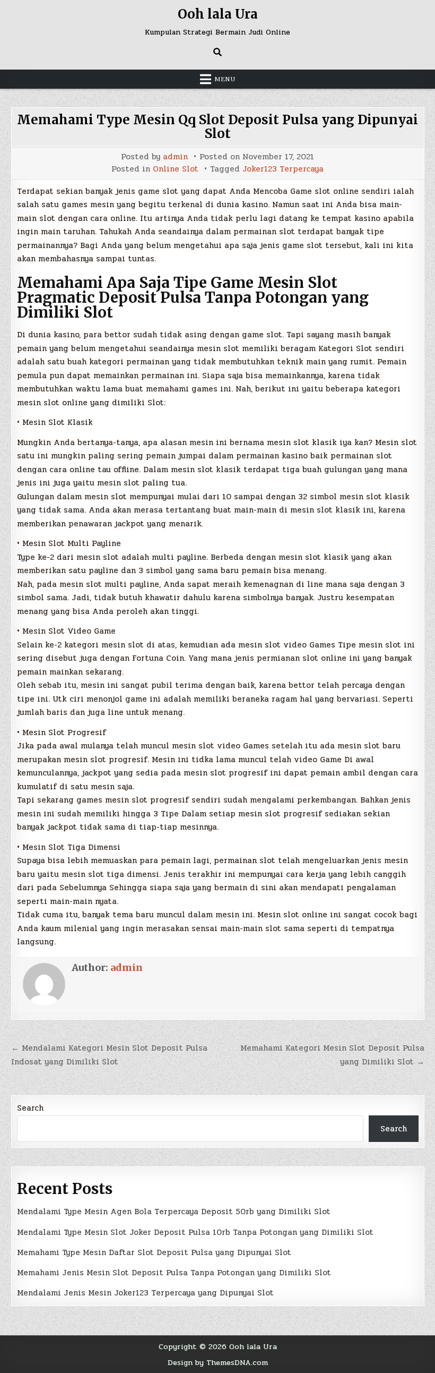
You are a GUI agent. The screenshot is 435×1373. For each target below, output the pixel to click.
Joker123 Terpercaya (283, 169)
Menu (225, 79)
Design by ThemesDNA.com (218, 1362)
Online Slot (175, 169)
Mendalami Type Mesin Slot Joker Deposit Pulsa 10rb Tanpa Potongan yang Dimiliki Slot (195, 1232)
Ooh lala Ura (218, 14)
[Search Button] (217, 52)
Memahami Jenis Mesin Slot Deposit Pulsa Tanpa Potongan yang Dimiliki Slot (174, 1272)
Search (30, 1108)
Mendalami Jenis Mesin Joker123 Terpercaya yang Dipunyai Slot (145, 1292)
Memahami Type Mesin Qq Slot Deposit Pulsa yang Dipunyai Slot (217, 127)
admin (175, 157)
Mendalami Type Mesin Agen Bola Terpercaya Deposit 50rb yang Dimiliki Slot (173, 1211)
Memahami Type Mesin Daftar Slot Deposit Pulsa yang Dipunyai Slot (154, 1252)
